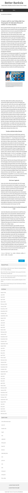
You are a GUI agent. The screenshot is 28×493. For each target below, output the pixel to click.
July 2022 (3, 404)
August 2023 (3, 373)
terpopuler (10, 254)
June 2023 (3, 378)
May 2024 (3, 353)
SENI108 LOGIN (4, 453)
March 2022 (3, 411)
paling (22, 253)
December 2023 (4, 364)
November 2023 (4, 366)
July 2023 (3, 376)
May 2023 (3, 380)
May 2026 (3, 297)
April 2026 (3, 299)
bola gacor (3, 442)
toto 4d (3, 424)
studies (5, 254)
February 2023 (4, 387)
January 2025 (3, 334)
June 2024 (3, 350)
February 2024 (4, 359)
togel (2, 432)
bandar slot (3, 428)
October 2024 (3, 341)
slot (2, 435)
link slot (3, 449)
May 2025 (3, 325)
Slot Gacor (7, 253)
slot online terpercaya (5, 421)
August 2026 (3, 292)
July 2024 (3, 348)
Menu (14, 10)
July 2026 (3, 294)
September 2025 (4, 315)
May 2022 (3, 406)
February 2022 (4, 413)
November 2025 (4, 311)
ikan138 (3, 446)
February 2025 (4, 332)
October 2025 (3, 313)
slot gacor (3, 471)
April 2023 (3, 383)
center (14, 253)
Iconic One (7, 491)
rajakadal (3, 439)
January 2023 (3, 390)
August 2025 (3, 318)
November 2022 (4, 394)
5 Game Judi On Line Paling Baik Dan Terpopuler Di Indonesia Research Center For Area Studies (12, 22)
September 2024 (4, 343)
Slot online (3, 478)
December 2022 (4, 392)
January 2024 (3, 362)
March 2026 (3, 301)
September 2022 (4, 399)
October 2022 (3, 397)
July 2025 (3, 320)
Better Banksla (14, 2)
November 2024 (4, 339)
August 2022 (3, 401)
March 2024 (3, 357)
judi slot (3, 460)
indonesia (18, 253)
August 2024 (3, 345)
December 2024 (4, 336)
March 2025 (3, 329)
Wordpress (20, 491)
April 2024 (3, 355)
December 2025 (4, 308)
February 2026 (4, 304)
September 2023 (4, 371)
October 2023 (3, 369)
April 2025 (3, 327)
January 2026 (3, 306)
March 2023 (3, 385)
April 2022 (3, 408)
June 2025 (3, 322)
